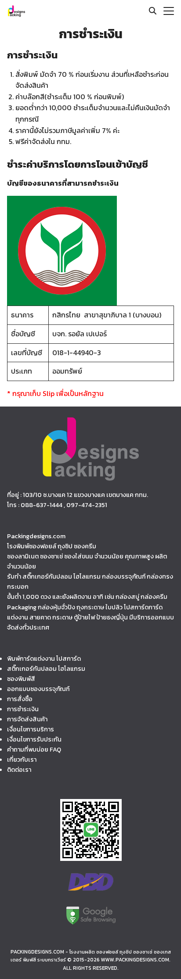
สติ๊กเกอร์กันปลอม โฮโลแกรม (46, 668)
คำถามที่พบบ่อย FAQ (34, 749)
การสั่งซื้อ (20, 699)
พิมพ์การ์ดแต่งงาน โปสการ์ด (44, 658)
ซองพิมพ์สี (21, 679)
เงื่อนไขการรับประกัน (34, 739)
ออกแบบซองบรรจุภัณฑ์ (38, 689)
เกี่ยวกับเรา (21, 759)
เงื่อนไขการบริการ (30, 729)
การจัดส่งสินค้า (27, 719)
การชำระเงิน (23, 709)
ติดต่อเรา (19, 769)
